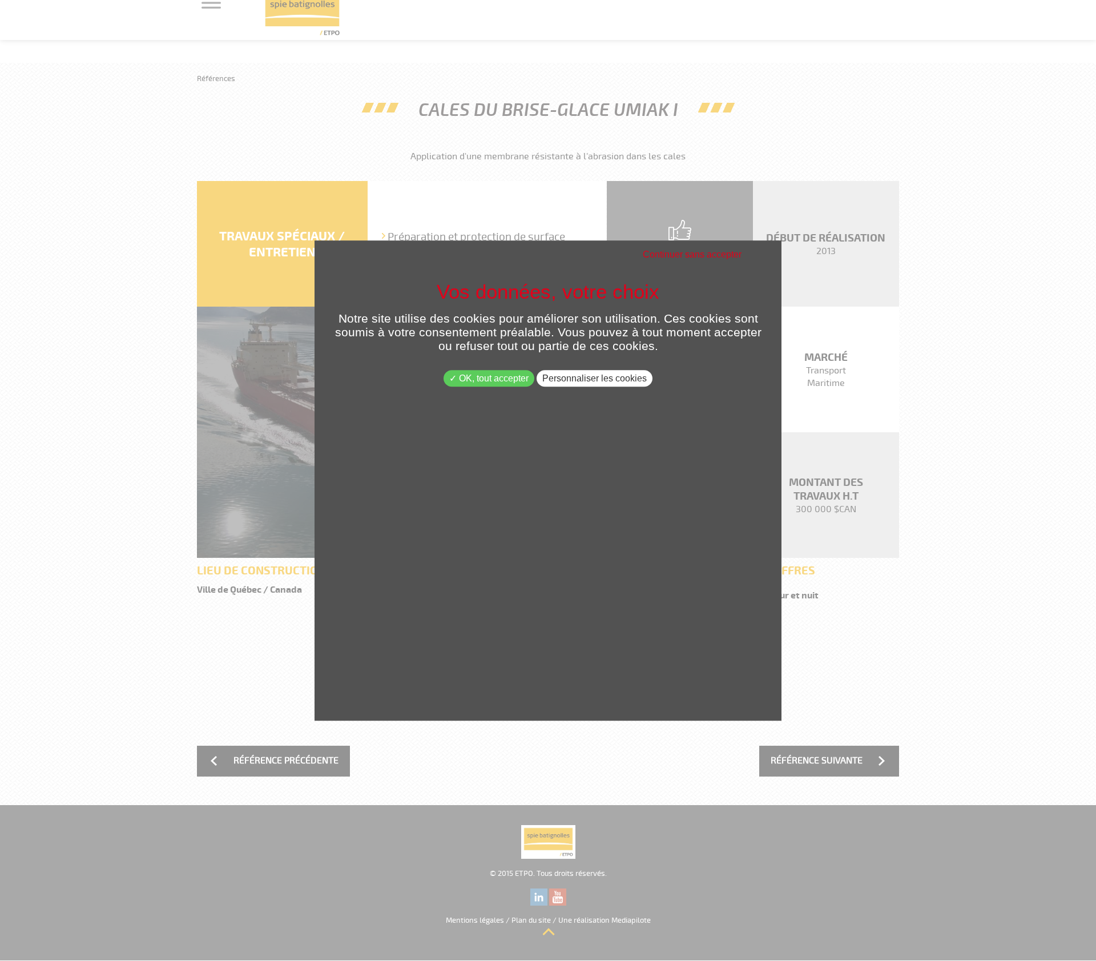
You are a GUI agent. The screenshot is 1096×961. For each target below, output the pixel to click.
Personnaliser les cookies (594, 378)
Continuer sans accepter (692, 254)
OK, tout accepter (493, 378)
